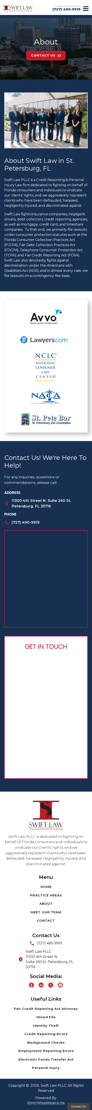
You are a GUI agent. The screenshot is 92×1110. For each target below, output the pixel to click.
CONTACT (46, 920)
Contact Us (43, 55)
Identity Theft (46, 1026)
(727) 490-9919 (66, 9)
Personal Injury (46, 1068)
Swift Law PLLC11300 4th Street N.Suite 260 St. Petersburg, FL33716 (49, 959)
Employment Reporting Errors (46, 1051)
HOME (46, 887)
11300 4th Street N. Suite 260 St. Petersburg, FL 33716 (41, 503)
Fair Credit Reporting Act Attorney (46, 1009)
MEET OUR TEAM (46, 912)
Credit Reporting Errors (46, 1034)
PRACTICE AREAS (46, 895)
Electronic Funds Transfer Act (46, 1059)
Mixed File (46, 1017)
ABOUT (46, 904)
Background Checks (46, 1042)
